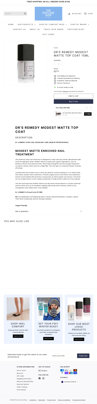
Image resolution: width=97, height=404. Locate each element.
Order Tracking (22, 387)
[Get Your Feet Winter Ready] (48, 308)
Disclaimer (41, 400)
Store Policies (21, 390)
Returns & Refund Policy (25, 381)
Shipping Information (24, 379)
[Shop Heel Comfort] (18, 308)
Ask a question (21, 211)
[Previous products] (87, 107)
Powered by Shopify (78, 400)
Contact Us (19, 29)
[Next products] (91, 107)
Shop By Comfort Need (52, 24)
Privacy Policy (51, 400)
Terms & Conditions (64, 400)
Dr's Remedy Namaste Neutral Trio (73, 113)
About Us (35, 29)
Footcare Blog (75, 29)
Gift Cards (49, 34)
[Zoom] (25, 63)
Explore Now (18, 336)
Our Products (26, 24)
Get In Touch (21, 370)
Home (11, 24)
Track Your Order (54, 29)
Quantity (57, 60)
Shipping (65, 91)
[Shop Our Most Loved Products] (79, 309)
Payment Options (23, 384)
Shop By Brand (79, 24)
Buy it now (73, 101)
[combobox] (15, 14)
